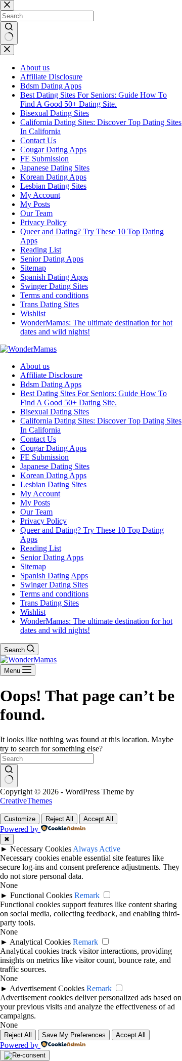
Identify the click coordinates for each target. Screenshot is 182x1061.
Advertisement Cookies (47, 988)
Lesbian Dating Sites (53, 484)
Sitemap (33, 566)
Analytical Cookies (40, 942)
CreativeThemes (26, 800)
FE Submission (44, 457)
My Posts (35, 502)
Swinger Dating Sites (54, 584)
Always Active (96, 848)
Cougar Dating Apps (53, 448)
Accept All (98, 819)
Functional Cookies (41, 895)
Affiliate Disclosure (51, 375)
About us (35, 366)
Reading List (40, 548)
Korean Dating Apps (53, 475)
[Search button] (9, 775)
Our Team (36, 511)
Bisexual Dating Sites (54, 411)
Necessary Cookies (40, 848)
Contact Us (38, 439)
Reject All (59, 819)
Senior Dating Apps (51, 557)
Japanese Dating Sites (54, 466)
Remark (87, 895)
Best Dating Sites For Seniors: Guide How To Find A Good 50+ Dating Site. (93, 398)
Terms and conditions (54, 593)
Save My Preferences (74, 1035)
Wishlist (33, 612)
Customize (19, 819)
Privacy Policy (43, 521)
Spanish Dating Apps (54, 575)
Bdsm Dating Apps (50, 384)
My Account (40, 493)
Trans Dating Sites (49, 603)
